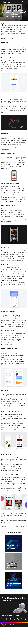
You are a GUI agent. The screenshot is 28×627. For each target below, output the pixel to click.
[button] (26, 1)
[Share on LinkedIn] (26, 526)
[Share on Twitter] (23, 526)
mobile (5, 526)
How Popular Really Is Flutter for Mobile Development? (13, 547)
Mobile (14, 7)
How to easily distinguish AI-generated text (11, 565)
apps (3, 526)
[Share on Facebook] (21, 526)
